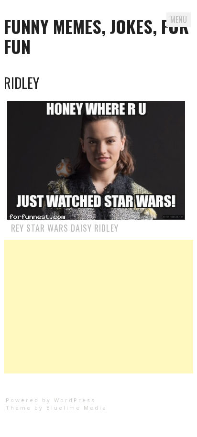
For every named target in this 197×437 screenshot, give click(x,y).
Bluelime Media (76, 407)
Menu (178, 19)
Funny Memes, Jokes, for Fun (96, 36)
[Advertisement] (98, 306)
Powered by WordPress (51, 400)
